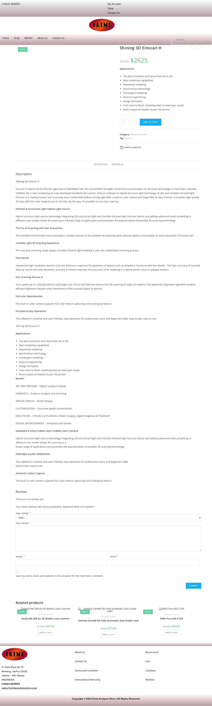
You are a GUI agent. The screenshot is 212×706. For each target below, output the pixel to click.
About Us (42, 38)
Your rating (23, 513)
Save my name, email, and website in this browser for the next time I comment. (60, 575)
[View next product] (199, 47)
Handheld (72, 188)
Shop (17, 38)
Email (114, 556)
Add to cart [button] (45, 632)
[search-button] (206, 39)
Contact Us (58, 38)
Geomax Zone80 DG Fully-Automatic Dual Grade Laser (108, 620)
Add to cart (150, 122)
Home (5, 38)
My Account (151, 652)
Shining (20, 181)
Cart (147, 661)
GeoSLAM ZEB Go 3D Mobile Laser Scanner (46, 618)
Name (20, 556)
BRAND (28, 38)
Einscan (128, 138)
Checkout (150, 670)
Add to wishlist (132, 147)
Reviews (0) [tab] (117, 164)
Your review (23, 523)
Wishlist (149, 679)
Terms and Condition (86, 670)
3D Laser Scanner (138, 134)
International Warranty (87, 679)
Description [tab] (101, 164)
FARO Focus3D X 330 (171, 618)
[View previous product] (193, 47)
